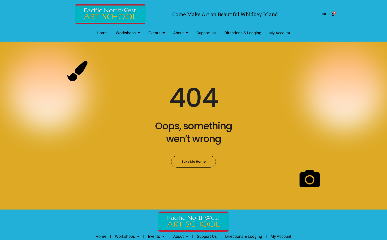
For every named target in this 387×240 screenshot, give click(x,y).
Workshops (126, 32)
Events (154, 32)
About (178, 32)
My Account (279, 32)
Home (102, 32)
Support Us (206, 32)
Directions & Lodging (242, 32)
